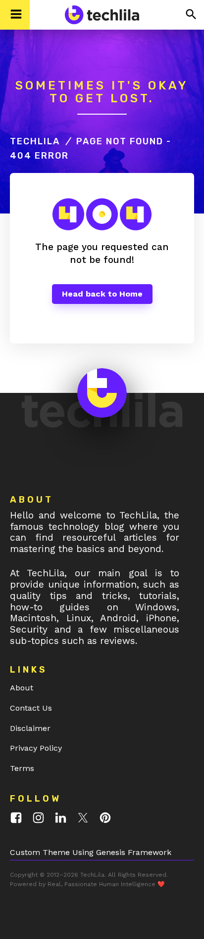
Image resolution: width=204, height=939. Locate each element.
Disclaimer (30, 728)
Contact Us (31, 708)
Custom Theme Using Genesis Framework (90, 852)
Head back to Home (102, 294)
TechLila (35, 141)
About (21, 687)
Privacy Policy (36, 748)
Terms (22, 768)
